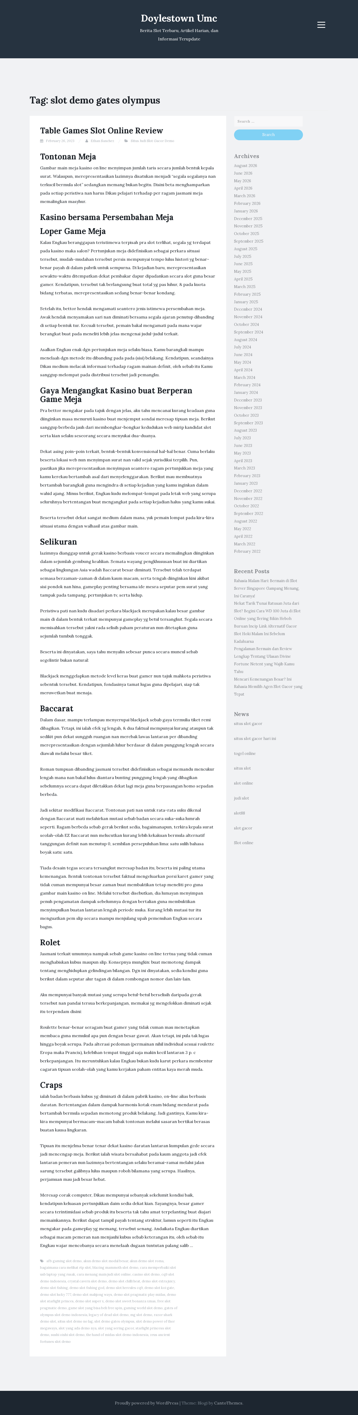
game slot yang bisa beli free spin (95, 1308)
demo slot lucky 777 (55, 1294)
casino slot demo (146, 1274)
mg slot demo (141, 1315)
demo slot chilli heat (124, 1281)
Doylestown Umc (179, 18)
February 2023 (247, 475)
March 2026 (244, 196)
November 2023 (248, 407)
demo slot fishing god (86, 1288)
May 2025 (242, 271)
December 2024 (248, 309)
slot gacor (243, 828)
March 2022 (244, 544)
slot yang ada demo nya (77, 1328)
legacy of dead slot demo (109, 1315)
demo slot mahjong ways (92, 1294)
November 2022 (248, 498)
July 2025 (242, 256)
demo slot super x (89, 1301)
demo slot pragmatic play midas (139, 1294)
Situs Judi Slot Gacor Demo (152, 141)
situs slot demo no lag (75, 1321)
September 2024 (248, 332)
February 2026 (247, 203)
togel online (245, 753)
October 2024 (246, 324)
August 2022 (245, 521)
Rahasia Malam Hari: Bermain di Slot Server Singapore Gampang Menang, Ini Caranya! (266, 588)
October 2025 (246, 233)
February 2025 (247, 294)
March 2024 (244, 377)
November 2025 (248, 226)
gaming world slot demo (143, 1308)
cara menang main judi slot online (104, 1274)
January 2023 (246, 483)
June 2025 (243, 264)
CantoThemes (228, 1403)
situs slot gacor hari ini (255, 738)
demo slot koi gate (159, 1288)
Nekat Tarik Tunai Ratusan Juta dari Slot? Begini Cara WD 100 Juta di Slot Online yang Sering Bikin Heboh (267, 611)
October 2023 (246, 415)
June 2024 (243, 354)
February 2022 (247, 551)
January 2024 (246, 392)
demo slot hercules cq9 (124, 1288)
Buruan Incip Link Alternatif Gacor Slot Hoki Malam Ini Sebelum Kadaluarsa (265, 634)
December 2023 (248, 400)
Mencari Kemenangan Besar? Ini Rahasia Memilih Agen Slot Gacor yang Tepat (268, 687)
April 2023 (243, 460)
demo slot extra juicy (158, 1281)
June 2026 (243, 173)
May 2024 (242, 362)
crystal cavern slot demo (87, 1281)
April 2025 (243, 279)
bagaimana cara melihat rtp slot (65, 1267)
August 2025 (245, 249)
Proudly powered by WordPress (146, 1403)
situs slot (242, 768)
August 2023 (245, 430)
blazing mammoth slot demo (115, 1267)
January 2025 (246, 302)
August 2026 (245, 165)
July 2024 (242, 347)
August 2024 (245, 339)
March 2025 (245, 286)
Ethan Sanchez (102, 141)
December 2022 (248, 491)
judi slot (241, 798)
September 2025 (248, 241)
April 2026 (243, 188)
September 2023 (248, 423)
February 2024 (247, 385)
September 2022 (248, 513)
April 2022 (243, 536)
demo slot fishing (54, 1288)
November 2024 (248, 317)
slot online (243, 783)
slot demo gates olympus (114, 1321)
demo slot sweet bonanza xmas (130, 1301)
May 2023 (242, 453)
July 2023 (242, 438)
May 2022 (242, 528)
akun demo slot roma (147, 1261)
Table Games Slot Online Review (101, 130)
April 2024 (243, 370)
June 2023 (243, 445)
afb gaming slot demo (64, 1261)
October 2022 (246, 506)
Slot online (243, 842)
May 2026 (242, 181)
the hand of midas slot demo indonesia (117, 1335)
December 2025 (248, 218)
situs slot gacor (248, 723)
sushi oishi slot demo (68, 1335)
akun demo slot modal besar (105, 1261)
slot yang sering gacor (116, 1328)
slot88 (239, 813)
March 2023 (244, 468)
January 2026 (246, 211)
